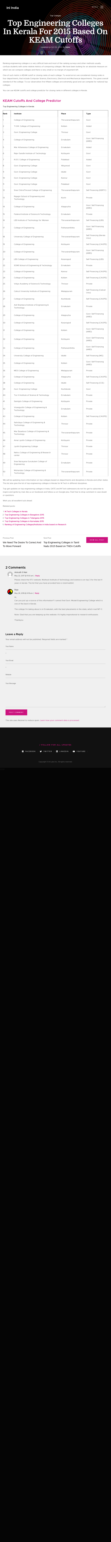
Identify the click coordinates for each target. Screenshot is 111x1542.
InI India (13, 8)
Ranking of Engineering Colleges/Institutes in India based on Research (35, 524)
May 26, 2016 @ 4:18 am (23, 593)
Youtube (81, 751)
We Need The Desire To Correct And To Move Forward (22, 542)
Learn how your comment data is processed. (59, 720)
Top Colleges (55, 16)
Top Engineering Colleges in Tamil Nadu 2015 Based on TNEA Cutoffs (62, 542)
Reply (37, 576)
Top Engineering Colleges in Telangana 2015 (24, 518)
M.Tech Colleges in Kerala (16, 511)
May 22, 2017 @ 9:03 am (23, 576)
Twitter (47, 751)
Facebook (30, 751)
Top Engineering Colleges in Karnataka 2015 (24, 521)
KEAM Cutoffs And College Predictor (32, 101)
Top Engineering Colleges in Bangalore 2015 (24, 515)
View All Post (97, 540)
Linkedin (64, 751)
